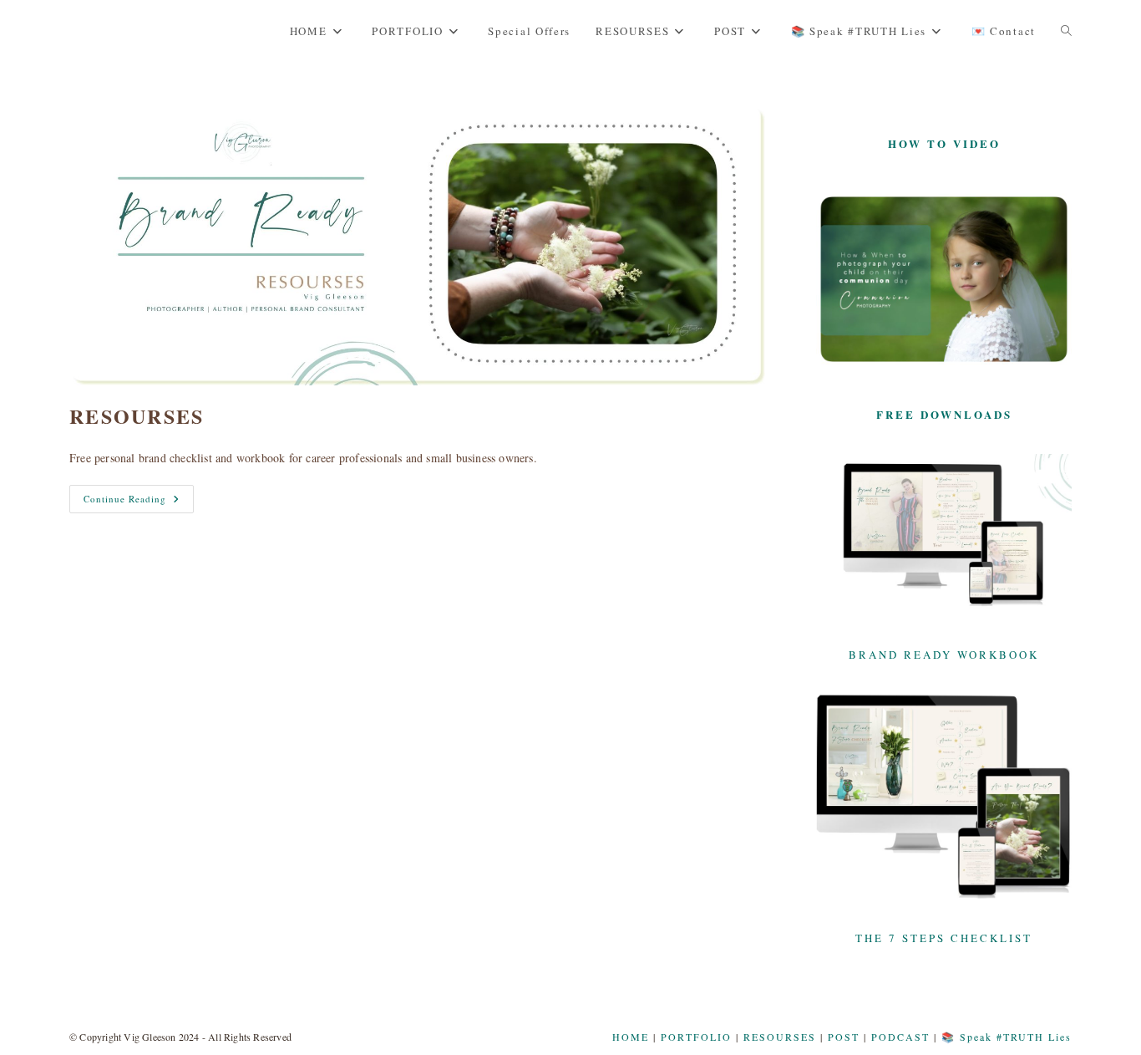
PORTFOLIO (696, 1036)
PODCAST (900, 1036)
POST (844, 1036)
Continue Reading (139, 499)
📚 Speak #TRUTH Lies (1006, 1036)
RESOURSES (137, 416)
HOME (630, 1036)
